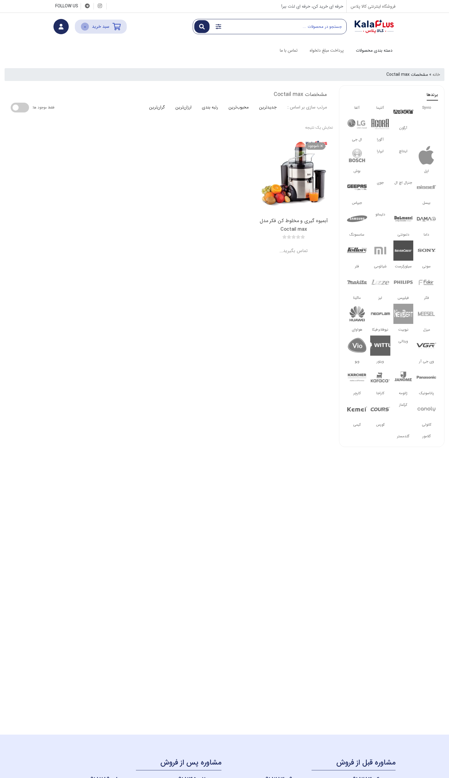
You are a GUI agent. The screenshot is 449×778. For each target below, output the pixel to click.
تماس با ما (289, 50)
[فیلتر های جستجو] (218, 26)
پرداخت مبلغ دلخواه (327, 50)
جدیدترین (268, 107)
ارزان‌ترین (183, 107)
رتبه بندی (210, 107)
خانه (436, 74)
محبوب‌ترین (238, 107)
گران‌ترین (157, 107)
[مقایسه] (287, 246)
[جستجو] (202, 26)
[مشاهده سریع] (299, 246)
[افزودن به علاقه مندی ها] (276, 246)
